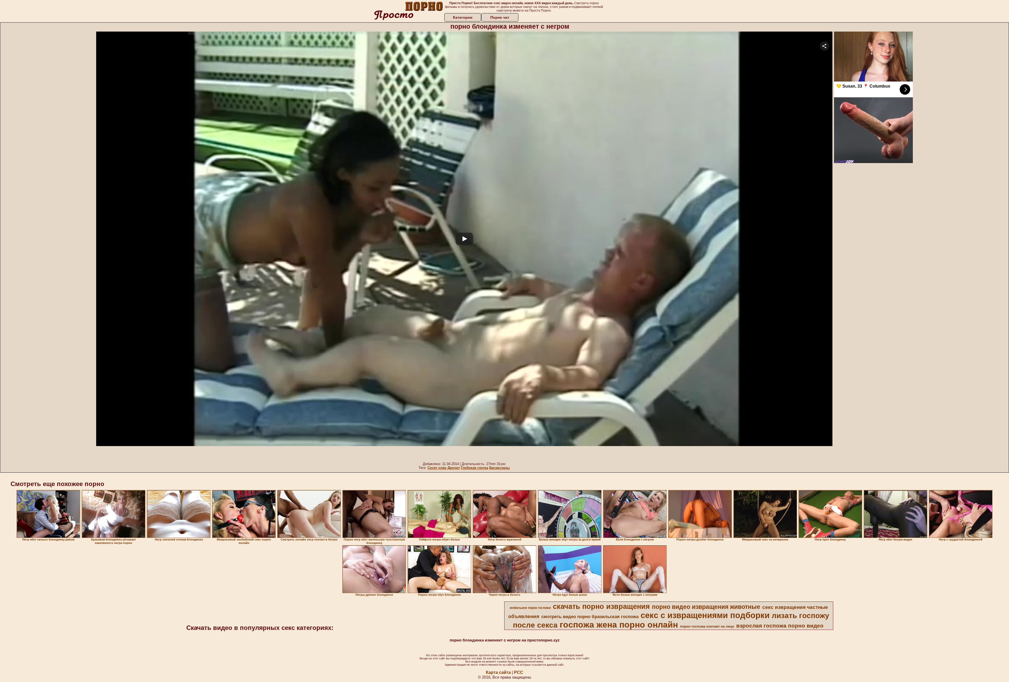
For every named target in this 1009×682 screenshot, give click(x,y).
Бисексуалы (499, 468)
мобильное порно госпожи (530, 608)
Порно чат (499, 17)
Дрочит (453, 468)
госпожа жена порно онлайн (619, 624)
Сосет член (437, 468)
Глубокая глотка (474, 468)
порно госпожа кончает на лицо (707, 626)
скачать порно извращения (601, 606)
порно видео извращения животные (706, 606)
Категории (462, 17)
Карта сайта (498, 672)
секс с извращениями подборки (705, 615)
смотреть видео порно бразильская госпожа (590, 616)
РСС (518, 672)
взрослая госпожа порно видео (779, 626)
